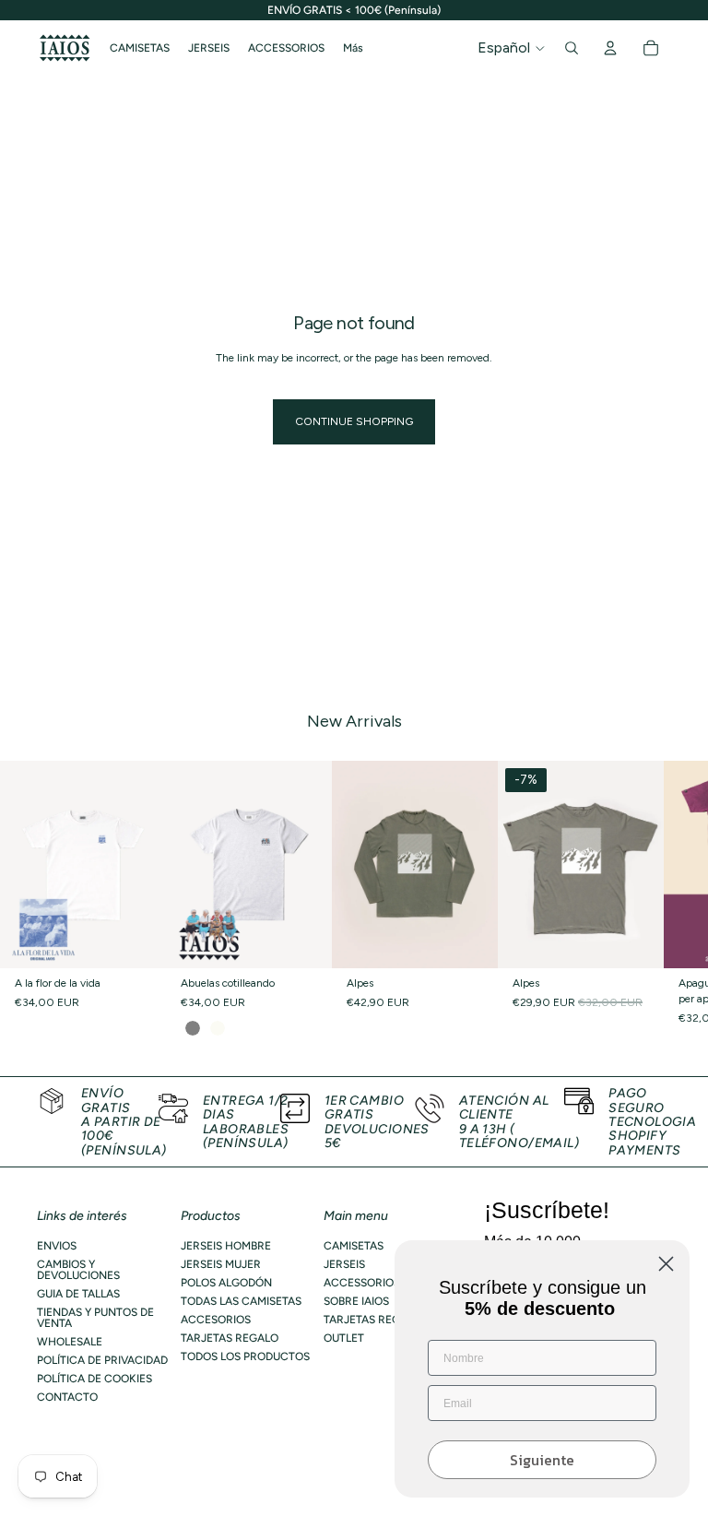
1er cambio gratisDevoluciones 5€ (377, 1122)
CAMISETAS (354, 1245)
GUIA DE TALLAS (78, 1293)
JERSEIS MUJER (221, 1264)
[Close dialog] (666, 1264)
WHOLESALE (69, 1341)
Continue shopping (354, 421)
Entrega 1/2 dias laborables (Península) (246, 1122)
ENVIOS (57, 1245)
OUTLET (344, 1338)
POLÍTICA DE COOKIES (94, 1378)
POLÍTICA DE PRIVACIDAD (102, 1360)
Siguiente (542, 1460)
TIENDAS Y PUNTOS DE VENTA (95, 1318)
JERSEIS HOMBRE (226, 1245)
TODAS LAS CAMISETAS (241, 1301)
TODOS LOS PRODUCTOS (245, 1356)
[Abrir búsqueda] (571, 48)
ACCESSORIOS (362, 1282)
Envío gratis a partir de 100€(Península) (124, 1121)
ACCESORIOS (216, 1319)
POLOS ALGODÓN (226, 1282)
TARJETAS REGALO (229, 1338)
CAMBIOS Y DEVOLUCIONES (78, 1270)
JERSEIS (344, 1264)
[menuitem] (353, 48)
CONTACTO (67, 1397)
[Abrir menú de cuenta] (610, 48)
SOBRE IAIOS (356, 1301)
